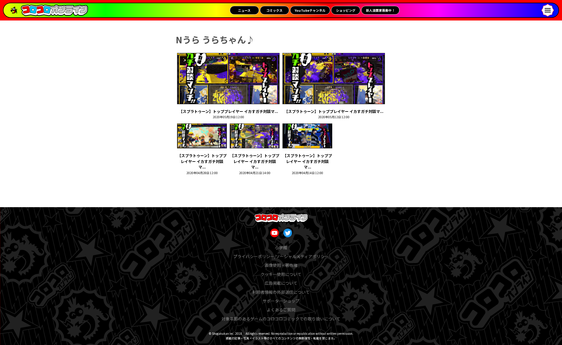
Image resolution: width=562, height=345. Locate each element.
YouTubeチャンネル (310, 10)
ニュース (244, 10)
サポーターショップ (281, 301)
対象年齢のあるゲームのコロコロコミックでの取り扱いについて (281, 319)
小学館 (281, 247)
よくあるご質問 (281, 310)
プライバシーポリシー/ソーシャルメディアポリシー (281, 256)
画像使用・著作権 (281, 265)
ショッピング (345, 10)
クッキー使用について (281, 274)
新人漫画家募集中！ (380, 10)
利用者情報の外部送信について (281, 292)
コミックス (274, 10)
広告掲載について (281, 283)
